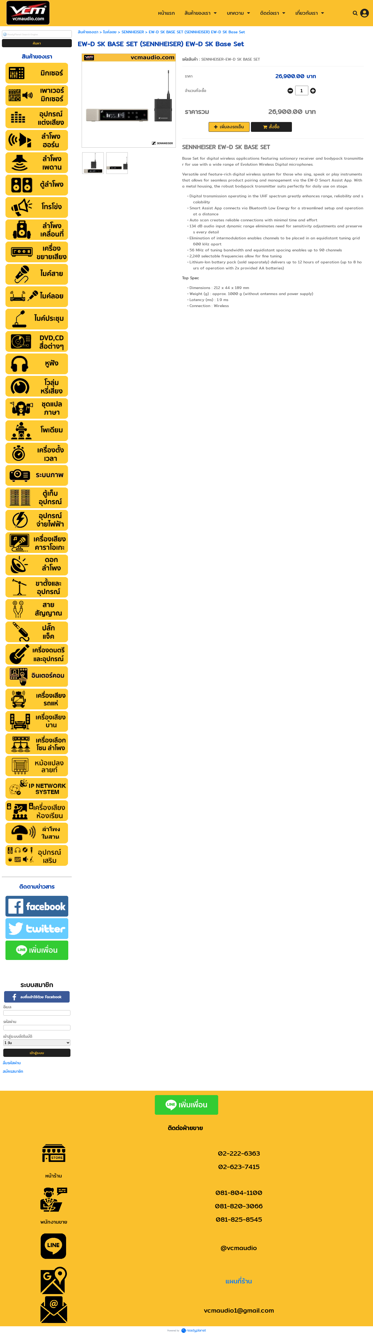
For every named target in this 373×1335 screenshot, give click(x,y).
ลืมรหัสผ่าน (12, 1063)
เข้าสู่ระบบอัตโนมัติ (17, 1036)
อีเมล (7, 1007)
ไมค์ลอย (110, 32)
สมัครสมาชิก (13, 1071)
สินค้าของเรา (88, 32)
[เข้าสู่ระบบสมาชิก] (364, 13)
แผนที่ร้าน (239, 1281)
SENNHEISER (133, 32)
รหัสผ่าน (9, 1022)
